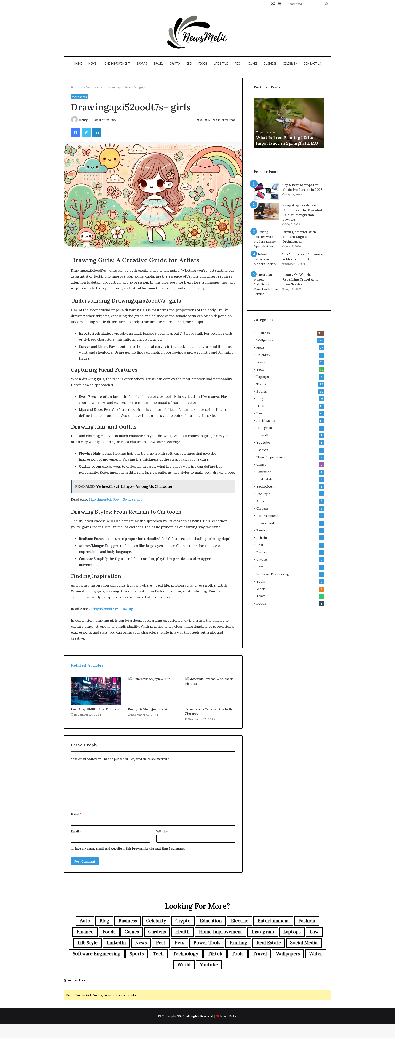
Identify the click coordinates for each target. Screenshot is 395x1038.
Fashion (262, 450)
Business (270, 64)
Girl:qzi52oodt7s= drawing (111, 609)
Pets (259, 567)
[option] (289, 123)
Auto (260, 501)
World (261, 589)
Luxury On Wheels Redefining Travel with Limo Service (300, 279)
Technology (265, 486)
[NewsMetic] (197, 32)
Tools (260, 581)
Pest (259, 545)
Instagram (264, 428)
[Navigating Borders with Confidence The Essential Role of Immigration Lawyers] (266, 211)
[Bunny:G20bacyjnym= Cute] (153, 691)
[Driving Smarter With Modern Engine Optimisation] (266, 239)
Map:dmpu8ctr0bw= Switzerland (115, 499)
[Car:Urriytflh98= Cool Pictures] (96, 691)
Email (76, 831)
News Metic (228, 1016)
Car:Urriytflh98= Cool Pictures (95, 709)
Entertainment (267, 516)
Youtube (263, 443)
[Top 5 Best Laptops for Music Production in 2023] (266, 191)
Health (261, 406)
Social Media (265, 420)
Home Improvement (116, 64)
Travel (158, 64)
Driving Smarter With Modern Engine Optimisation (299, 237)
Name (76, 814)
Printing (262, 537)
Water (261, 362)
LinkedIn (263, 435)
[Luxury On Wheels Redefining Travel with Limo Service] (266, 284)
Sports (142, 64)
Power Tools (265, 523)
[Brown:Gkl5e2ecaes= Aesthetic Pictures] (210, 691)
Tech (238, 64)
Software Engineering (272, 574)
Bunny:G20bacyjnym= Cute (148, 709)
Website (162, 831)
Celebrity (290, 64)
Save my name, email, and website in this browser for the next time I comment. (130, 848)
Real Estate (264, 479)
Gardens (262, 508)
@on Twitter (75, 980)
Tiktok (261, 384)
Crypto (175, 64)
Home (78, 64)
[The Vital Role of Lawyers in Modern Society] (266, 260)
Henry (83, 120)
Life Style (221, 64)
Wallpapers (94, 87)
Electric (262, 530)
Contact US (312, 64)
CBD (189, 64)
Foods (203, 64)
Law (259, 413)
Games (252, 64)
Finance (262, 552)
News (92, 64)
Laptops (262, 377)
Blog (260, 399)
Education (263, 472)
